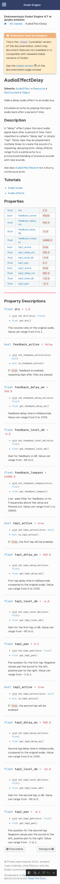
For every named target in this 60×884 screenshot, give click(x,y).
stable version (24, 65)
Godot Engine (32, 5)
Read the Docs (37, 878)
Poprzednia (15, 849)
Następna (45, 849)
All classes (15, 23)
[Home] (5, 23)
